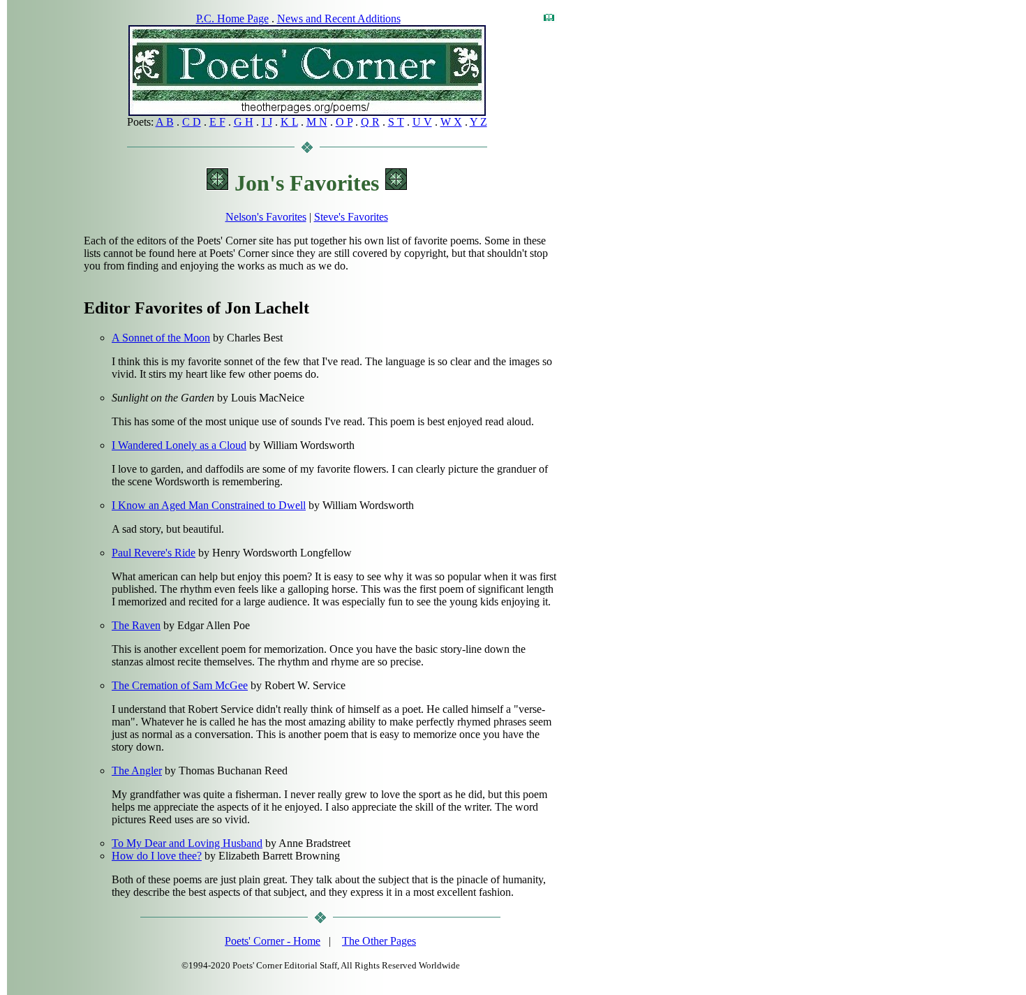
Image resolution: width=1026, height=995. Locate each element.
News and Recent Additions (339, 18)
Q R (370, 122)
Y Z (478, 122)
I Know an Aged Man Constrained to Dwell (209, 505)
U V (422, 122)
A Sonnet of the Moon (161, 338)
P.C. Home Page (232, 18)
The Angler (137, 770)
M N (316, 122)
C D (191, 122)
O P (344, 122)
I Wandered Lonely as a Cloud (179, 445)
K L (289, 122)
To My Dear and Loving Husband (187, 843)
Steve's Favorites (351, 217)
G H (243, 122)
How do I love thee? (157, 856)
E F (217, 122)
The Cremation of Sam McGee (180, 685)
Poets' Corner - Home (272, 941)
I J (267, 122)
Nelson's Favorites (265, 217)
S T (396, 122)
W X (451, 122)
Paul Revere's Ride (153, 553)
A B (165, 122)
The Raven (136, 625)
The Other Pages (379, 941)
